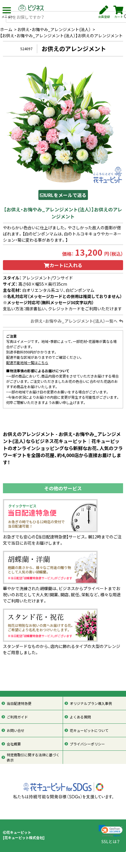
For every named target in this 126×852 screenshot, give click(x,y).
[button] (110, 831)
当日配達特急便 (19, 703)
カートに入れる (66, 265)
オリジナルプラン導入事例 (91, 703)
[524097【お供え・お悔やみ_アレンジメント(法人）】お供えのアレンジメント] (63, 125)
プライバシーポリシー (87, 744)
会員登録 (104, 16)
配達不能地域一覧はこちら (27, 362)
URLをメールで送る (65, 194)
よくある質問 (80, 717)
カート (118, 16)
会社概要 (14, 744)
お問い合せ (15, 730)
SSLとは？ (110, 841)
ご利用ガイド (17, 717)
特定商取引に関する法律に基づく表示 (33, 757)
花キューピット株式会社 (23, 837)
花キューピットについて (89, 730)
